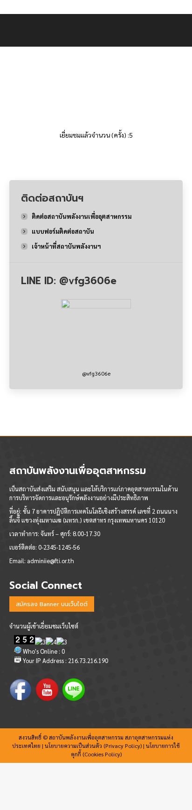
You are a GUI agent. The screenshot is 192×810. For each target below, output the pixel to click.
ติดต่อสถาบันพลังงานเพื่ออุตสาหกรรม (81, 216)
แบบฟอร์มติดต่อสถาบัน (63, 231)
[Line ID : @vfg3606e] (96, 334)
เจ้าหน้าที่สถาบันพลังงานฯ (66, 246)
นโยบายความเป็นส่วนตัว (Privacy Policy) (93, 745)
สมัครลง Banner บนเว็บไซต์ (52, 604)
